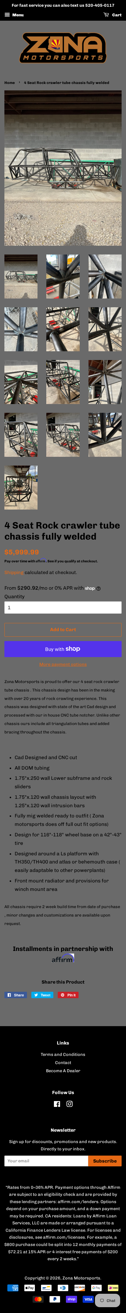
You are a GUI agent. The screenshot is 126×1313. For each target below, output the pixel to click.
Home (9, 82)
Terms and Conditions (63, 1054)
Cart (116, 15)
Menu (17, 15)
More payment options (63, 664)
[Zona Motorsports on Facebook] (57, 1105)
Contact (63, 1062)
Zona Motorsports (81, 1278)
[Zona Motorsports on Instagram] (69, 1105)
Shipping (13, 572)
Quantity (14, 596)
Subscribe (105, 1161)
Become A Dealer (63, 1070)
